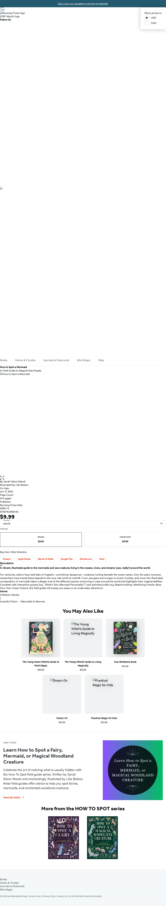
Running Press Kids (11, 505)
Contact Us (62, 896)
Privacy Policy (48, 896)
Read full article (11, 797)
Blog (101, 360)
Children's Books (9, 595)
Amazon (7, 558)
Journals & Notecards (56, 360)
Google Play (67, 558)
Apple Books (24, 558)
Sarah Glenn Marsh (15, 481)
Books (3, 360)
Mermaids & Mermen (33, 601)
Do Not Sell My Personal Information (85, 896)
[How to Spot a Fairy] (63, 837)
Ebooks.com (86, 558)
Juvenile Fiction (9, 601)
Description (7, 563)
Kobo (102, 558)
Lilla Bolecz (21, 485)
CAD (153, 23)
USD (153, 17)
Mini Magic (84, 360)
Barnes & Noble (45, 558)
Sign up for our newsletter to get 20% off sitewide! (83, 3)
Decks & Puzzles (25, 360)
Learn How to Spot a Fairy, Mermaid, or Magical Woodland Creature (38, 756)
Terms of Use (35, 896)
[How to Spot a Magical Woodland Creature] (102, 837)
